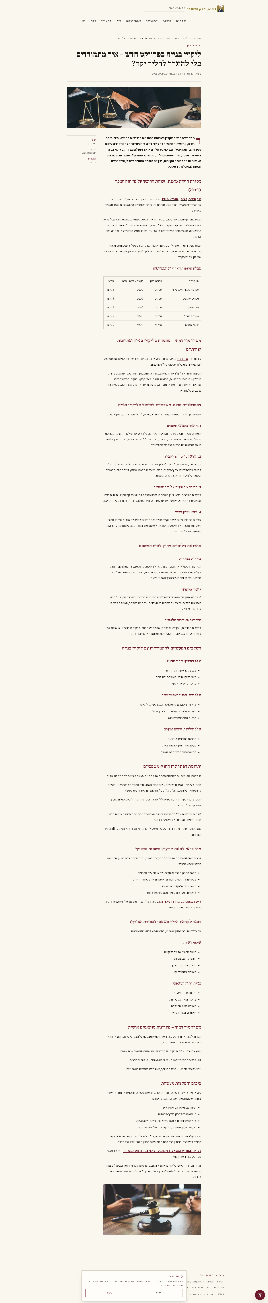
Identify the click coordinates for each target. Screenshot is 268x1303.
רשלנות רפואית (133, 21)
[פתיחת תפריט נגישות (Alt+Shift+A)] (260, 1295)
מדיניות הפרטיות (168, 1285)
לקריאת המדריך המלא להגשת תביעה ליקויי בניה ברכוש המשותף (162, 1151)
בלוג (83, 21)
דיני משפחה (152, 21)
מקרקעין (167, 21)
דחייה (158, 1293)
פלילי (118, 21)
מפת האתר (197, 1287)
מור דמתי (182, 359)
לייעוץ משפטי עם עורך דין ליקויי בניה (179, 902)
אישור (109, 1293)
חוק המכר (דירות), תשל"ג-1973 (181, 199)
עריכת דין (178, 38)
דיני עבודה (106, 21)
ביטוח (93, 21)
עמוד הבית (181, 21)
